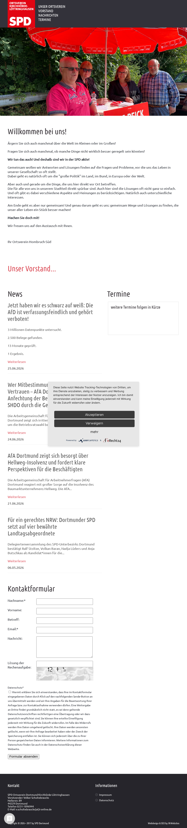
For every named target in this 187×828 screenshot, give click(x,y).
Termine (44, 20)
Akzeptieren (94, 415)
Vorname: (15, 610)
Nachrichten (48, 15)
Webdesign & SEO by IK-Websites (163, 823)
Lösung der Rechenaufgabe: (19, 665)
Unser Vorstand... (32, 268)
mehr (94, 432)
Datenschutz (16, 687)
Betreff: (13, 619)
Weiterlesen (17, 362)
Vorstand (45, 11)
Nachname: (17, 600)
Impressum (105, 794)
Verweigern (94, 423)
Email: (13, 629)
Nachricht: (15, 638)
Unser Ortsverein (51, 6)
